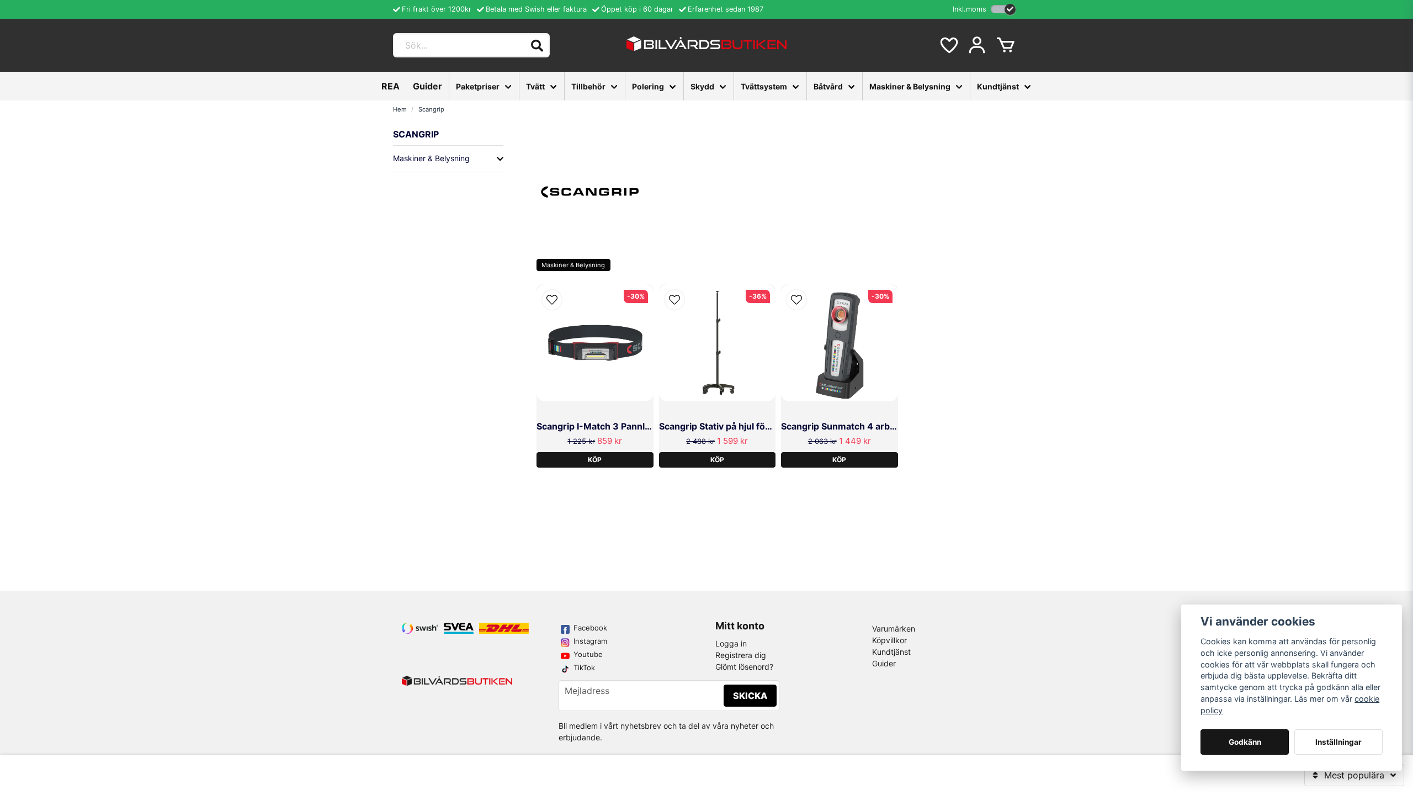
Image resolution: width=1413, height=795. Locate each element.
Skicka (750, 695)
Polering (648, 86)
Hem (400, 109)
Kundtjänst (998, 86)
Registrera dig (740, 655)
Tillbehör (588, 86)
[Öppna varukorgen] (1005, 45)
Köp (595, 459)
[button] (552, 300)
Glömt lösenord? (744, 666)
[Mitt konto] (977, 45)
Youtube (588, 654)
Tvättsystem (764, 86)
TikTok (584, 667)
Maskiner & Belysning (909, 86)
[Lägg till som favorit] (948, 45)
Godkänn (1245, 742)
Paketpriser (478, 86)
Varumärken (893, 628)
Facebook (590, 627)
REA (390, 86)
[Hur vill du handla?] (1003, 9)
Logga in (731, 643)
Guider (427, 86)
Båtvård (828, 86)
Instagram (590, 641)
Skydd (702, 86)
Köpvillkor (889, 640)
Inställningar (1338, 742)
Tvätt (535, 86)
